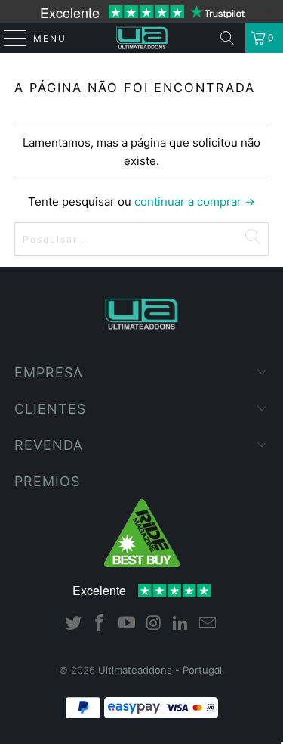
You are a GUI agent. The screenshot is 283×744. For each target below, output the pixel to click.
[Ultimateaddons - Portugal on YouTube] (127, 624)
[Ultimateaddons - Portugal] (142, 38)
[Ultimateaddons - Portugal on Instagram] (154, 624)
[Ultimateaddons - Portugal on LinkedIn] (181, 624)
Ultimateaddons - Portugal (160, 670)
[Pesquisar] (227, 38)
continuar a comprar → (194, 201)
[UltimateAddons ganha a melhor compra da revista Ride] (142, 563)
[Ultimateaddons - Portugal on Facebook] (100, 624)
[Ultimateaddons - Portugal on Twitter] (73, 624)
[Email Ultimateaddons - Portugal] (208, 624)
